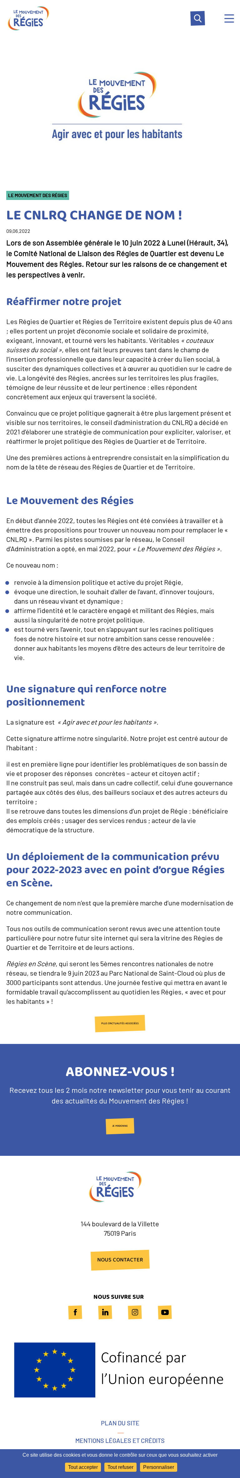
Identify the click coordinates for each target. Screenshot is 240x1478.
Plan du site (120, 1423)
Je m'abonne (120, 1126)
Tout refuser (120, 1467)
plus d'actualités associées (120, 1023)
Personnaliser (158, 1467)
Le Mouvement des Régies (37, 195)
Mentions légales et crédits (120, 1440)
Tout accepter (83, 1467)
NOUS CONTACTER (120, 1260)
